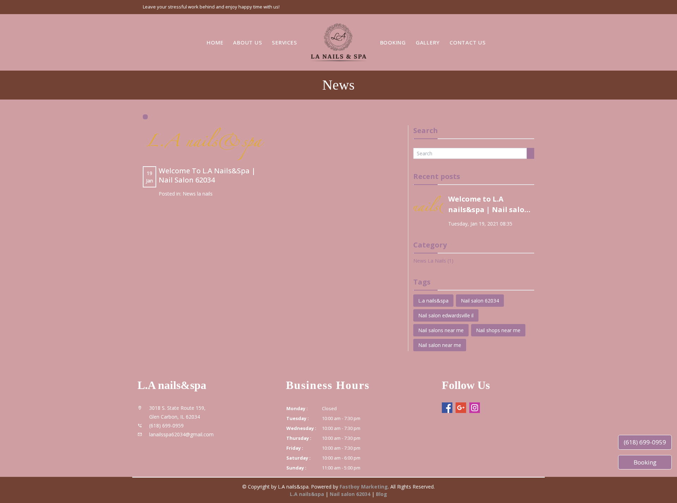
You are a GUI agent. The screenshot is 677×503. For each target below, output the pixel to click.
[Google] (461, 407)
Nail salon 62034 (480, 300)
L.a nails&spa (433, 300)
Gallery (428, 42)
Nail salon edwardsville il (446, 315)
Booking (393, 42)
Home (215, 42)
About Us (247, 42)
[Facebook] (447, 407)
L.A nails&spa (307, 494)
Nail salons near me (441, 330)
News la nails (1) (433, 260)
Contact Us (468, 42)
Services (284, 42)
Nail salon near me (439, 345)
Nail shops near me (498, 330)
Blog (381, 494)
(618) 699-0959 (645, 442)
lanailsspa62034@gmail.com (181, 434)
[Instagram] (474, 407)
